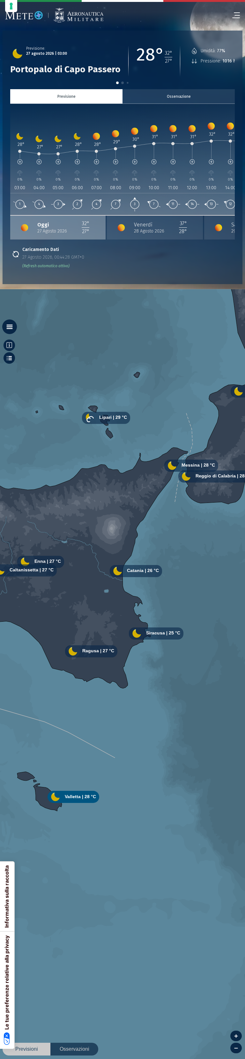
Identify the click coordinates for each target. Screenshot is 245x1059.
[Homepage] (24, 15)
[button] (117, 83)
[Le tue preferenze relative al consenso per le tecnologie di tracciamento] (11, 6)
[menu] (233, 15)
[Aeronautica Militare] (78, 15)
